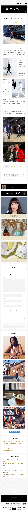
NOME (4, 293)
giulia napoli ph (11, 175)
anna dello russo (16, 174)
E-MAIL (4, 298)
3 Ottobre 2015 (5, 46)
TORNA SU (14, 498)
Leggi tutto (19, 509)
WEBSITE (4, 303)
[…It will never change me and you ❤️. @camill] (14, 347)
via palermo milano (10, 179)
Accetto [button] (14, 509)
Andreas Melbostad (8, 174)
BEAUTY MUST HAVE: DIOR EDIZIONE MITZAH (13, 441)
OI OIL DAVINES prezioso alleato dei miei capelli (12, 447)
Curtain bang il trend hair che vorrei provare (12, 448)
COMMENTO (5, 277)
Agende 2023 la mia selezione (9, 450)
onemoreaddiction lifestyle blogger (10, 176)
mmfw (16, 175)
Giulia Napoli (14, 22)
